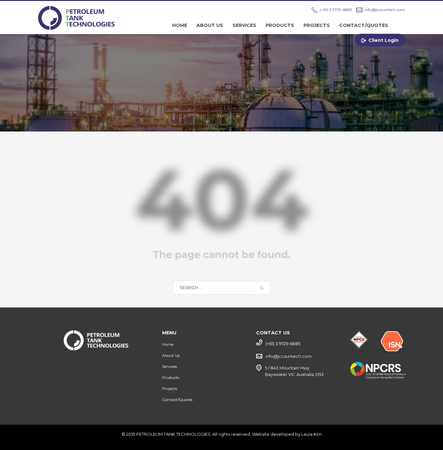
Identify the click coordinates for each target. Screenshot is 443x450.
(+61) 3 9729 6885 (336, 9)
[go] (261, 288)
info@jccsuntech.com (385, 9)
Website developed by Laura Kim (287, 434)
